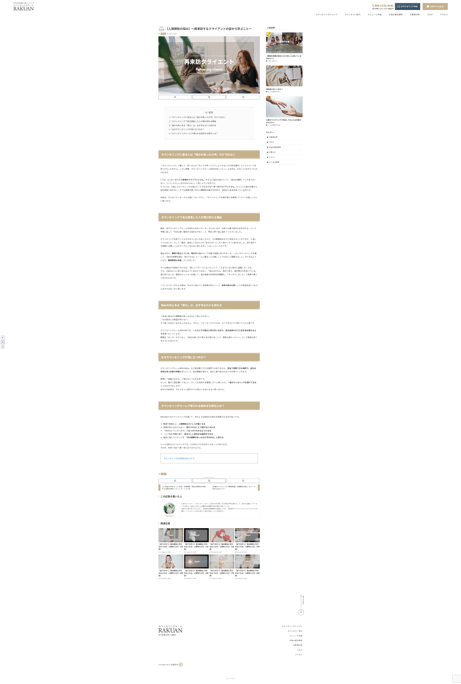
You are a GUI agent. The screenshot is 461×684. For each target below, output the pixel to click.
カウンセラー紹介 (353, 14)
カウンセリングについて (327, 14)
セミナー (272, 157)
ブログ (430, 14)
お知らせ (272, 152)
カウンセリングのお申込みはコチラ (179, 458)
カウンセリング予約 (409, 6)
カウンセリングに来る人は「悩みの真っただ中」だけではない (199, 117)
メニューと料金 (375, 14)
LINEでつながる (437, 6)
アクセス (444, 14)
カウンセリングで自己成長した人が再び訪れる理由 (194, 121)
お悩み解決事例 (396, 14)
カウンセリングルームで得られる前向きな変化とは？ (195, 133)
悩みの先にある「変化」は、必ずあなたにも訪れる (194, 125)
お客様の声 (415, 14)
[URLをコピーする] (243, 97)
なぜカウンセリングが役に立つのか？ (188, 129)
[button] (175, 97)
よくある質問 (274, 162)
